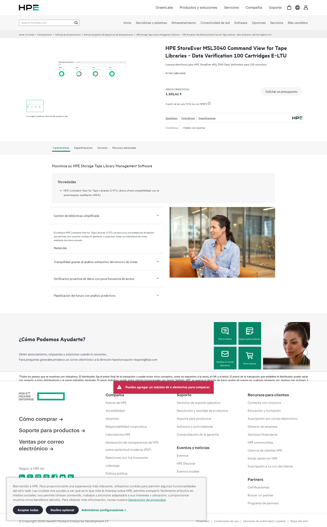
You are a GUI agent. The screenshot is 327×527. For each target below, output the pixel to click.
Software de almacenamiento (68, 34)
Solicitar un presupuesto (281, 91)
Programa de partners (263, 503)
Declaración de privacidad (147, 500)
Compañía (254, 7)
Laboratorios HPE (118, 434)
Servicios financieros (262, 434)
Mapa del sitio (299, 521)
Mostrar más (60, 247)
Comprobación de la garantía (198, 434)
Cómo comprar (249, 363)
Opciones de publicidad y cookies (264, 521)
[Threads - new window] (46, 477)
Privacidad (202, 521)
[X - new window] (30, 477)
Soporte (275, 7)
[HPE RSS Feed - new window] (71, 477)
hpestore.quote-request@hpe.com (134, 359)
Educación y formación (264, 411)
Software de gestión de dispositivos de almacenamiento (108, 34)
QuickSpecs (172, 118)
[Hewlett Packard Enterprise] (29, 7)
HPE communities (260, 442)
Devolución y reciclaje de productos (202, 411)
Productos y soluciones (198, 7)
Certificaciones (258, 487)
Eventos (182, 455)
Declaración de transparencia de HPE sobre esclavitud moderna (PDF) (132, 446)
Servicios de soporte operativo (199, 403)
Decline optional (62, 510)
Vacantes (112, 418)
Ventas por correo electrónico (41, 445)
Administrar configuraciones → (104, 510)
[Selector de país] (297, 7)
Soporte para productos (249, 338)
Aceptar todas (28, 510)
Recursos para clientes (268, 394)
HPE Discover (186, 463)
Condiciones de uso (226, 521)
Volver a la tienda (26, 34)
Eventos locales (188, 471)
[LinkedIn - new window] (22, 477)
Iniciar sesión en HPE (262, 458)
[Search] (76, 23)
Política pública (116, 473)
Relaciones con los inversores (127, 457)
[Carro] (289, 7)
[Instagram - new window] (38, 477)
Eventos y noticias (193, 447)
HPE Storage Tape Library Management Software (157, 34)
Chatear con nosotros (194, 127)
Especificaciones (207, 118)
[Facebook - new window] (54, 477)
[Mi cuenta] (306, 7)
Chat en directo (225, 338)
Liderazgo (113, 465)
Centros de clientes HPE (265, 450)
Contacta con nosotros (264, 403)
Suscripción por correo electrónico (273, 418)
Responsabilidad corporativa (126, 426)
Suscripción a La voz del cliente (270, 466)
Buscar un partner (260, 495)
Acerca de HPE (116, 403)
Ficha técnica (188, 118)
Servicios (231, 7)
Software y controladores (195, 426)
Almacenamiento (44, 34)
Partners (255, 479)
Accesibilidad (115, 411)
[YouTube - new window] (63, 477)
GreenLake (164, 7)
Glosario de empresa (262, 426)
